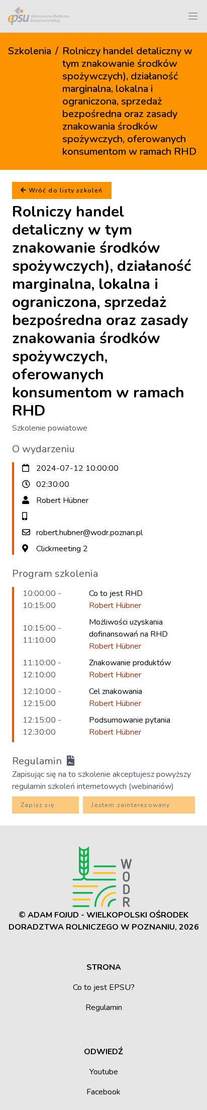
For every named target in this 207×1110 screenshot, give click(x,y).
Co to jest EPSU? (104, 987)
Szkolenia (29, 51)
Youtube (103, 1071)
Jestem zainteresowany (130, 805)
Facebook (103, 1091)
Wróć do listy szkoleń (64, 190)
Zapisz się (37, 805)
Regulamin (39, 761)
